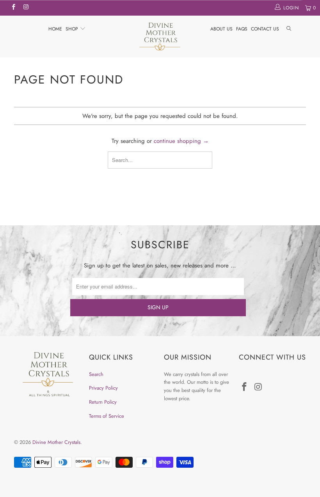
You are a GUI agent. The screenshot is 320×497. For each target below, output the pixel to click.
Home (55, 28)
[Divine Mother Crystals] (159, 36)
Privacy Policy (103, 388)
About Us (221, 28)
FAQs (241, 28)
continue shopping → (181, 141)
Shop (73, 28)
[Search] (289, 29)
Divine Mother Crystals (56, 442)
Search (96, 374)
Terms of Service (106, 416)
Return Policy (103, 402)
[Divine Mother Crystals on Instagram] (25, 7)
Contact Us (265, 28)
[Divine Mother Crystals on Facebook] (13, 7)
